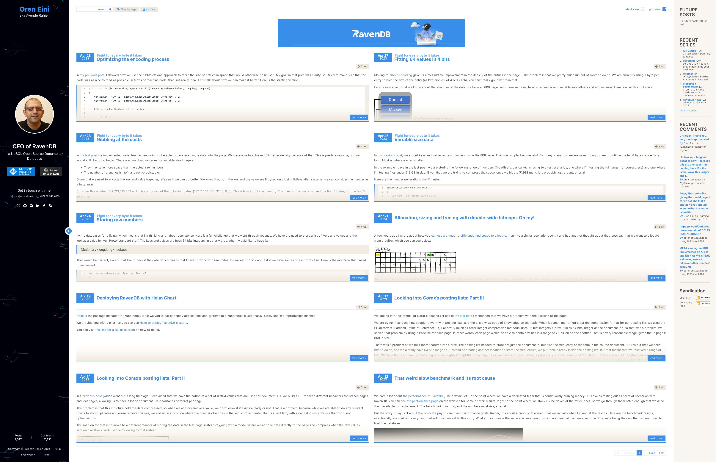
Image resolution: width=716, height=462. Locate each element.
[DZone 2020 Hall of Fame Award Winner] (51, 171)
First (617, 452)
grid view (655, 9)
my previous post (390, 155)
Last (661, 452)
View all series (688, 110)
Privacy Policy (27, 454)
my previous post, (92, 75)
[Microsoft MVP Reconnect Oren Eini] (21, 171)
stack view (632, 9)
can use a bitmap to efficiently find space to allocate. (469, 235)
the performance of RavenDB (423, 396)
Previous (629, 452)
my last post (88, 155)
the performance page (422, 401)
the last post (463, 316)
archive (150, 9)
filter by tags (128, 9)
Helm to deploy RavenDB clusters (163, 322)
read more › (359, 117)
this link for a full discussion (115, 330)
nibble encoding (401, 75)
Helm (80, 316)
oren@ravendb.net (23, 196)
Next (652, 452)
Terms (46, 454)
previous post (92, 396)
